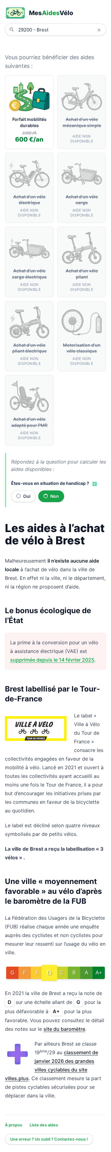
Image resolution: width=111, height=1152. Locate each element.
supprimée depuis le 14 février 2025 (52, 660)
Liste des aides (44, 1125)
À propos (13, 1125)
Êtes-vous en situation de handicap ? (50, 483)
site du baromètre (64, 1029)
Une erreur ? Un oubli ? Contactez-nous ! (49, 1139)
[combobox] (60, 29)
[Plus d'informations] (94, 484)
